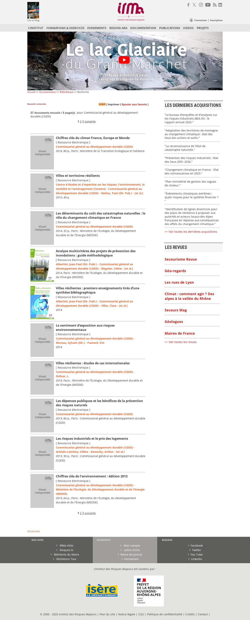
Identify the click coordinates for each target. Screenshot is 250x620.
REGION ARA (118, 28)
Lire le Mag (33, 20)
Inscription (216, 20)
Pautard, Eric (95, 343)
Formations (131, 559)
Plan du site (107, 614)
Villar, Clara (108, 305)
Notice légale (126, 614)
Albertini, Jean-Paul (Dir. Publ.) (76, 264)
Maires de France (180, 333)
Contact (203, 614)
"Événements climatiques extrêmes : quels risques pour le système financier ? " (191, 197)
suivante (90, 121)
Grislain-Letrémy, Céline (72, 452)
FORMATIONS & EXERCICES (65, 28)
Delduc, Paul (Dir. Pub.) (116, 193)
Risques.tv (66, 550)
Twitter (196, 550)
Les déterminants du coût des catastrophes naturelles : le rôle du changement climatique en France (100, 215)
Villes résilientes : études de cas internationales (93, 363)
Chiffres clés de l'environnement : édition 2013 (92, 476)
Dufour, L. (62, 376)
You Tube (196, 554)
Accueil (31, 92)
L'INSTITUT (35, 28)
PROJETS (203, 28)
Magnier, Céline (111, 268)
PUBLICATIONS (169, 28)
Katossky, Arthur (102, 452)
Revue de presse (131, 554)
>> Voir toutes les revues (181, 342)
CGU (141, 614)
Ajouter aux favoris (134, 104)
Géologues (174, 321)
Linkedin (196, 559)
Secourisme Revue (181, 259)
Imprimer (113, 104)
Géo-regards (175, 270)
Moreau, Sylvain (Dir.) (70, 343)
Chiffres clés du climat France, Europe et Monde (93, 138)
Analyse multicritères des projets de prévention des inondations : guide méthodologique (96, 253)
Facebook (197, 545)
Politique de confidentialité (164, 614)
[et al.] (139, 193)
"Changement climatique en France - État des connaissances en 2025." (192, 171)
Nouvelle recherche (36, 104)
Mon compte (131, 545)
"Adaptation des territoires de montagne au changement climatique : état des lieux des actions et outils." (191, 134)
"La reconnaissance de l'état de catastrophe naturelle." (185, 148)
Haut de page (33, 531)
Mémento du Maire (66, 554)
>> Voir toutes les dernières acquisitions (191, 231)
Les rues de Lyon (179, 282)
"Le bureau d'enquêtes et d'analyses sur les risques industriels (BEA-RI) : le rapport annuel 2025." (191, 118)
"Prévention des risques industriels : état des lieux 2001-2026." (191, 159)
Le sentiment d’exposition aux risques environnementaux (85, 327)
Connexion (200, 20)
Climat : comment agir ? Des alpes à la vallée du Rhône (189, 296)
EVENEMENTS (96, 28)
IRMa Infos (66, 545)
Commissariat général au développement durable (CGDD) (94, 146)
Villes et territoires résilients (78, 175)
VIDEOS (188, 28)
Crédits (190, 614)
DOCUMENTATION (143, 28)
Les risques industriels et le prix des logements (92, 438)
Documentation (47, 92)
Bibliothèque (66, 92)
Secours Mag (176, 310)
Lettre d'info (131, 550)
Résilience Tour (66, 559)
